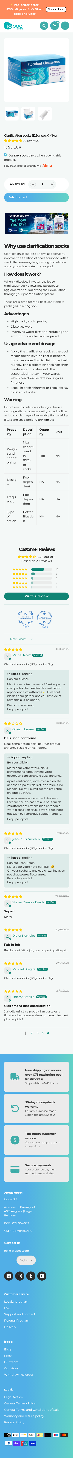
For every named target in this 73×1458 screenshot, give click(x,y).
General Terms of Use (20, 1403)
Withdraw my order (18, 1374)
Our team (11, 1362)
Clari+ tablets (44, 419)
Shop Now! (56, 9)
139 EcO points (25, 155)
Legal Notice (13, 1397)
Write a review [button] (36, 596)
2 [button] (32, 1033)
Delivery (10, 1327)
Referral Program (16, 1320)
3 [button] (38, 1033)
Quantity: (17, 184)
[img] (13, 649)
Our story (11, 1368)
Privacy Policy (14, 1422)
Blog (7, 1349)
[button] (13, 141)
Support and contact (19, 1314)
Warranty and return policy (24, 1416)
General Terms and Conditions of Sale (32, 1409)
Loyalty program (16, 1301)
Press (8, 1356)
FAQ (7, 1308)
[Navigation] (65, 26)
